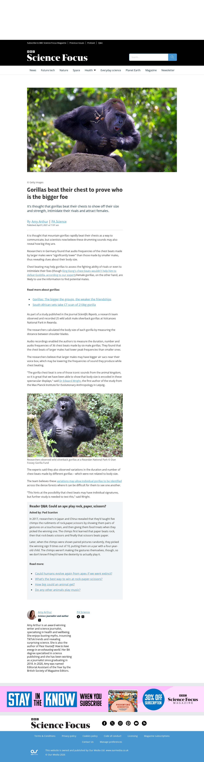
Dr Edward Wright (70, 381)
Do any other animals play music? (57, 590)
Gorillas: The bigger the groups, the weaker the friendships (72, 299)
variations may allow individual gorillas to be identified (89, 481)
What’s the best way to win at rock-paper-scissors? (68, 579)
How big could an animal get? (55, 584)
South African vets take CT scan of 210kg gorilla (64, 305)
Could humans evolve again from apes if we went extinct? (73, 573)
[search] (172, 57)
